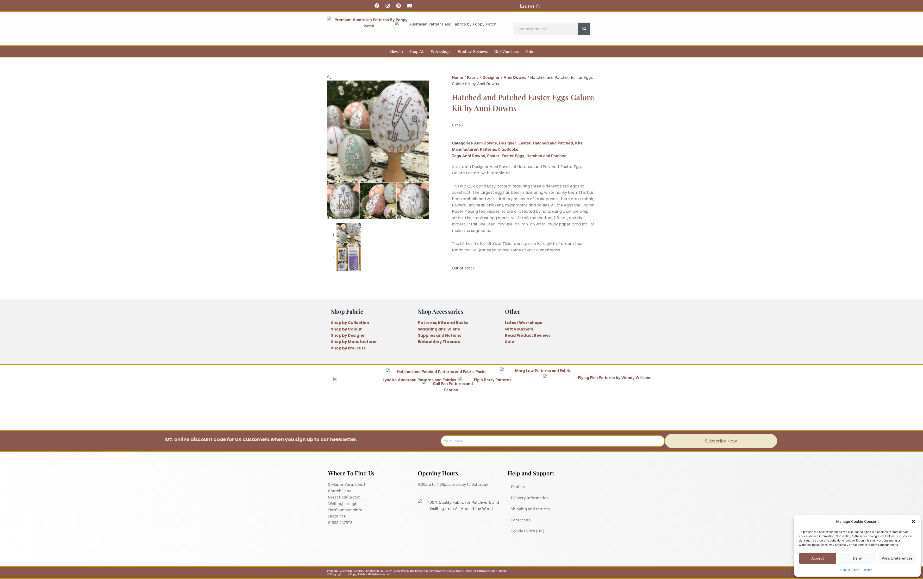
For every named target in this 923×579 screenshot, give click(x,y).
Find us (518, 486)
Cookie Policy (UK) (527, 530)
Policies (866, 570)
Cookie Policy (849, 570)
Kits (579, 143)
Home (457, 77)
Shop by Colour (346, 329)
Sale (529, 51)
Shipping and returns (530, 508)
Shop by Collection (350, 322)
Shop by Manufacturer (354, 341)
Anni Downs (515, 77)
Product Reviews (473, 51)
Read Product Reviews (527, 335)
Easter (524, 143)
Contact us (520, 519)
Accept (817, 558)
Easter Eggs (513, 155)
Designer (491, 77)
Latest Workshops (523, 322)
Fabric (473, 77)
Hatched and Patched (553, 143)
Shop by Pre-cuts (348, 348)
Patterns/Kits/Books (499, 149)
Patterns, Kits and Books (443, 322)
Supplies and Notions (439, 335)
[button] (913, 521)
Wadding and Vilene (439, 329)
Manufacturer (465, 149)
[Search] (584, 29)
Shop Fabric (347, 311)
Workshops (441, 51)
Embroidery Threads (439, 341)
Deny (857, 558)
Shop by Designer (348, 335)
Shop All (416, 51)
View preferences (897, 558)
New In (396, 51)
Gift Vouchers (506, 51)
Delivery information (530, 497)
